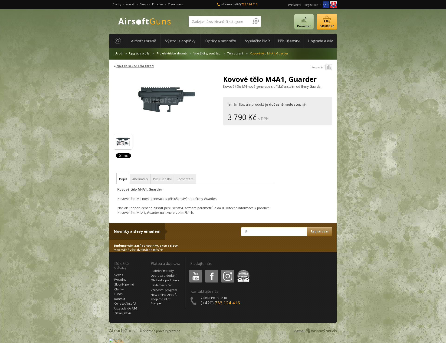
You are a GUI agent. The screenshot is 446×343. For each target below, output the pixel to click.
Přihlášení (294, 5)
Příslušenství (162, 179)
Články (117, 4)
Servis (144, 4)
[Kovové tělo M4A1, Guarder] (167, 102)
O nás (118, 294)
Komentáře (185, 179)
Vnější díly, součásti (206, 53)
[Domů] (118, 41)
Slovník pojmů (124, 284)
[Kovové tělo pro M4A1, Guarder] (123, 142)
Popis (123, 179)
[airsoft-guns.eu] (326, 4)
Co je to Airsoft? (125, 303)
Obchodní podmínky (165, 280)
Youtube (194, 270)
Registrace (311, 5)
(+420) (245, 4)
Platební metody (162, 271)
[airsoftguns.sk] (333, 4)
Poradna (158, 4)
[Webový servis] (321, 330)
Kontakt (131, 4)
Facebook (211, 270)
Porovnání (318, 67)
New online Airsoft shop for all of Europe (164, 299)
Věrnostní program (164, 290)
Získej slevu (175, 4)
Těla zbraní (235, 53)
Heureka (242, 270)
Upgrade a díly (139, 53)
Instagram (227, 270)
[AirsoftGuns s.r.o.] (145, 21)
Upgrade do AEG (126, 308)
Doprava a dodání (163, 275)
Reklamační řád (162, 285)
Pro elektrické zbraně (172, 53)
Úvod (118, 53)
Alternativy (140, 179)
